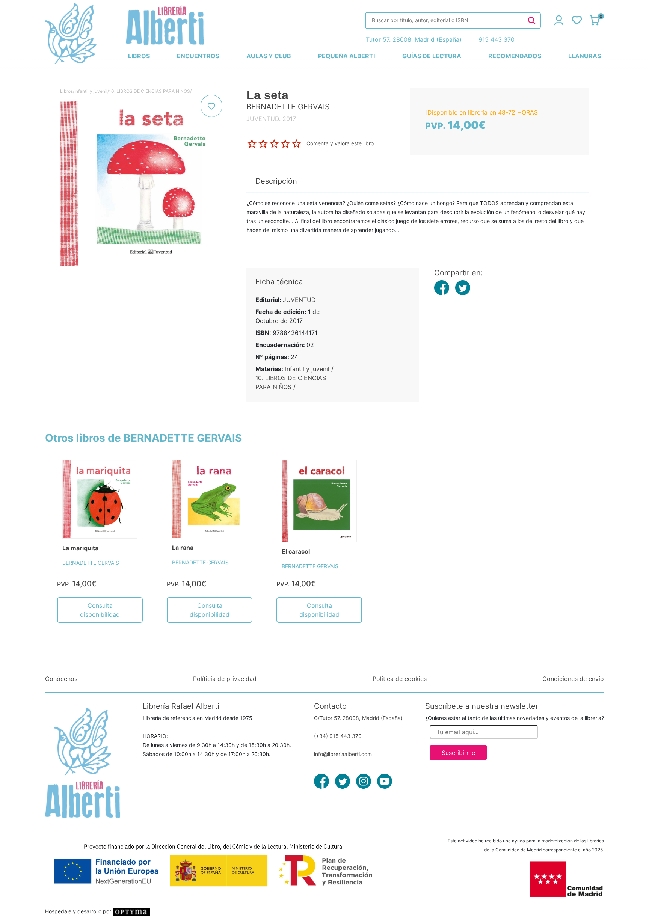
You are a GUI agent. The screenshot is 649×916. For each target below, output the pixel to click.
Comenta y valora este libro (340, 143)
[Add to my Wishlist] (211, 106)
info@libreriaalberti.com (343, 754)
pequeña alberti (346, 56)
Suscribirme (458, 752)
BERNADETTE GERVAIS (90, 563)
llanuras (584, 56)
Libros (66, 91)
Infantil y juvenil (90, 91)
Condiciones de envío (573, 678)
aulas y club (268, 56)
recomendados (514, 56)
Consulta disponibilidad (100, 610)
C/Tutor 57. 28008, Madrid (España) (358, 718)
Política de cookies (400, 678)
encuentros (198, 56)
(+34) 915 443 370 (338, 736)
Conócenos (61, 678)
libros (139, 56)
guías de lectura (431, 56)
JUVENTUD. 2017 (271, 118)
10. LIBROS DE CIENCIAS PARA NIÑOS (149, 91)
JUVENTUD (299, 299)
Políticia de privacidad (225, 678)
